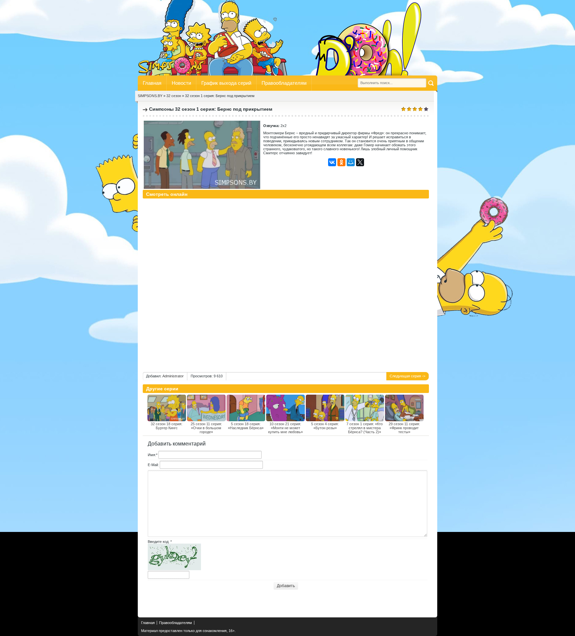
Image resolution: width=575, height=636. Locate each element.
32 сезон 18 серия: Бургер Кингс (166, 426)
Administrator (173, 376)
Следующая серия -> (407, 376)
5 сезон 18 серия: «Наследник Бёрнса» (246, 426)
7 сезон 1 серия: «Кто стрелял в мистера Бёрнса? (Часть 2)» (364, 428)
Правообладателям (284, 83)
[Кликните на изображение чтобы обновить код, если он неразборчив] (174, 569)
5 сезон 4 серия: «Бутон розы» (325, 426)
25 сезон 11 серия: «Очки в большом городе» (206, 428)
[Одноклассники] (341, 162)
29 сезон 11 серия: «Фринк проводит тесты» (404, 428)
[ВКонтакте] (332, 162)
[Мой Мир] (351, 162)
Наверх (146, 606)
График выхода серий (226, 83)
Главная (152, 83)
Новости (181, 83)
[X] (360, 162)
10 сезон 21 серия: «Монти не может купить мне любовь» (285, 428)
